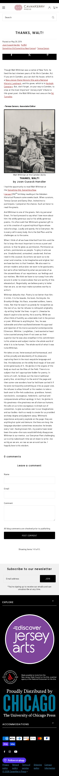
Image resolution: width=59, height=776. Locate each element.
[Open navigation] (6, 7)
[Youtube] (15, 752)
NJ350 (24, 45)
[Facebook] (4, 752)
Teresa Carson (43, 48)
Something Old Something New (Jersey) (19, 48)
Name (6, 474)
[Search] (53, 17)
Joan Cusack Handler (11, 45)
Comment (8, 503)
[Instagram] (10, 752)
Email (6, 488)
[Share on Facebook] (11, 57)
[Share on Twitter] (29, 57)
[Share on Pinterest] (48, 57)
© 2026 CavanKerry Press (14, 771)
